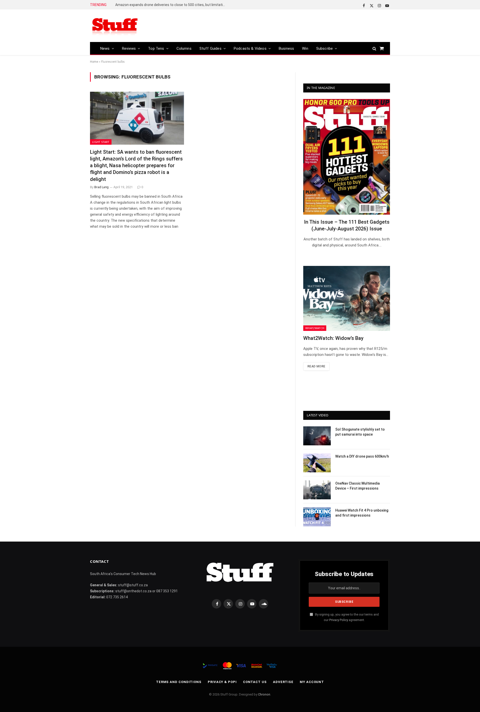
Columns (184, 48)
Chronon (264, 694)
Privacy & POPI (222, 682)
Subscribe (324, 48)
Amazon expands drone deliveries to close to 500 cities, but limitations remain (171, 5)
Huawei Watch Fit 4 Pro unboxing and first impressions (361, 512)
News (105, 48)
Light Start (101, 142)
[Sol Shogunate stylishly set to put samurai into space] (317, 435)
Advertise (283, 682)
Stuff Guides (211, 48)
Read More (316, 366)
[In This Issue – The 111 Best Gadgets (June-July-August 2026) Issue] (346, 157)
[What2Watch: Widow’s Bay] (346, 298)
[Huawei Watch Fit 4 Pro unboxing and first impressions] (317, 516)
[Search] (374, 48)
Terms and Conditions (179, 682)
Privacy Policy (338, 620)
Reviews (129, 48)
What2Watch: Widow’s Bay (333, 338)
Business (286, 48)
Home (94, 61)
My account (312, 682)
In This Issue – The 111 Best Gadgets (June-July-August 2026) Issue (347, 225)
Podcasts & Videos (250, 48)
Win (305, 48)
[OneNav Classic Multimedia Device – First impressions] (317, 489)
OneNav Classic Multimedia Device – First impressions (357, 485)
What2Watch (314, 328)
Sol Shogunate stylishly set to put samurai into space (360, 431)
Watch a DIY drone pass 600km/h (362, 456)
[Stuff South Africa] (115, 26)
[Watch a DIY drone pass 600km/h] (317, 462)
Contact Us (255, 682)
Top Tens (156, 48)
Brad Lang (101, 187)
